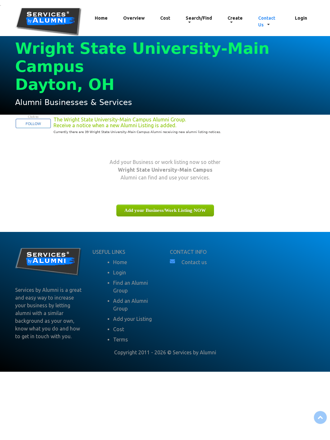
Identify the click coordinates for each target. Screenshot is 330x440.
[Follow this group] (33, 123)
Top (320, 417)
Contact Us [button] (266, 21)
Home (101, 18)
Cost (165, 18)
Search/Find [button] (199, 18)
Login (301, 18)
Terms (120, 339)
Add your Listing (132, 319)
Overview (134, 18)
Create (235, 18)
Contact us (194, 262)
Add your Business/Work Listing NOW (165, 210)
